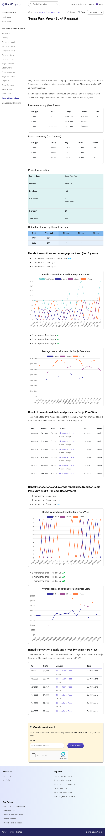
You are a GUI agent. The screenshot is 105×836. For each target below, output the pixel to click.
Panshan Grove (8, 55)
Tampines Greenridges (63, 792)
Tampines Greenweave (63, 780)
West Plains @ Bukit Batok (64, 784)
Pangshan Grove (8, 46)
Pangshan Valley (8, 51)
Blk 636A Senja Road (67, 433)
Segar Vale (6, 81)
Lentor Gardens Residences (14, 807)
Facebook (7, 776)
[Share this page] (71, 12)
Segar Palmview (8, 77)
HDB (73, 4)
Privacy (4, 832)
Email (32, 740)
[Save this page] (81, 12)
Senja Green (6, 94)
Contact (19, 832)
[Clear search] (57, 4)
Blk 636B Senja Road (67, 441)
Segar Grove (7, 68)
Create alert (75, 745)
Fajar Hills (6, 34)
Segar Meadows (8, 72)
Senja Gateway (8, 85)
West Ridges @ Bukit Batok (65, 796)
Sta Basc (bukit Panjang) (12, 103)
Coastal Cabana (9, 819)
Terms (11, 832)
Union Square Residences (13, 815)
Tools (90, 4)
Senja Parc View (10, 98)
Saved (100, 4)
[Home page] (29, 12)
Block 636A (6, 17)
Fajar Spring (7, 38)
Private (81, 4)
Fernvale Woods (60, 788)
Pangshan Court (8, 42)
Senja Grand (7, 89)
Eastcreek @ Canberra (63, 776)
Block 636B (6, 22)
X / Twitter (7, 780)
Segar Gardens (8, 64)
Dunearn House (9, 811)
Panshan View (7, 59)
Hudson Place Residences (13, 823)
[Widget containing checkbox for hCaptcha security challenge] (49, 755)
